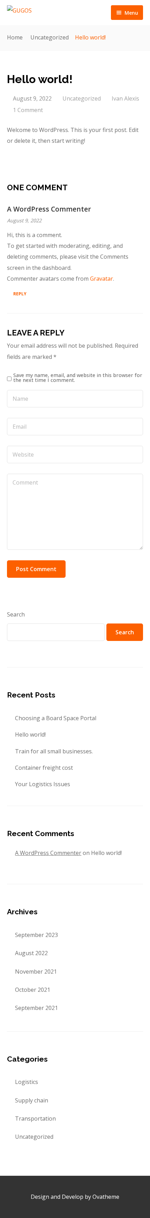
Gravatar (101, 278)
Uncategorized (49, 37)
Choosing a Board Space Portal (55, 718)
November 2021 (36, 971)
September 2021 (36, 1008)
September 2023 (36, 935)
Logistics (26, 1082)
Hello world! (30, 734)
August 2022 (31, 953)
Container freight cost (44, 768)
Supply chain (31, 1100)
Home (15, 37)
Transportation (35, 1118)
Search (16, 614)
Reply (20, 294)
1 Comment (28, 110)
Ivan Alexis (125, 98)
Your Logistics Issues (42, 784)
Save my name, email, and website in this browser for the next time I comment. (77, 378)
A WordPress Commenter (49, 209)
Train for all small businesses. (54, 751)
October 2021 (32, 990)
